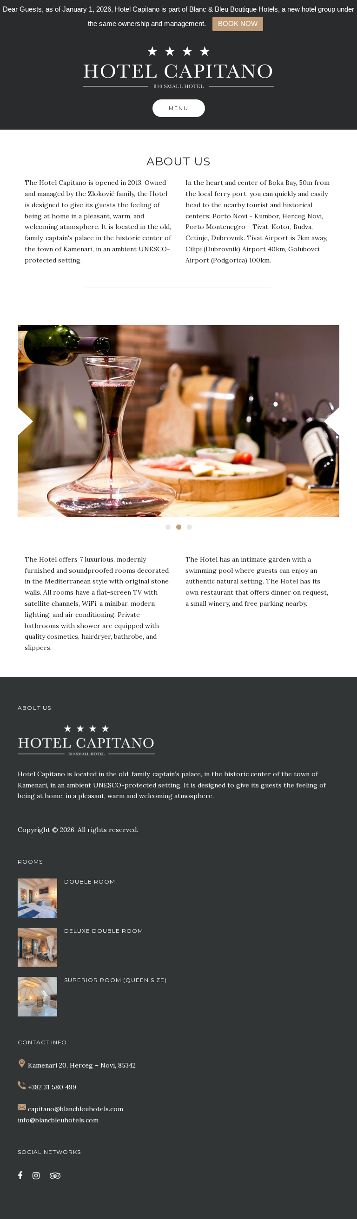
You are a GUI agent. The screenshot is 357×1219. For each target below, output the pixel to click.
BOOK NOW (238, 23)
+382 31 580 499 (52, 1087)
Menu (179, 108)
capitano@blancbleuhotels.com (75, 1109)
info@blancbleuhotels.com (58, 1120)
